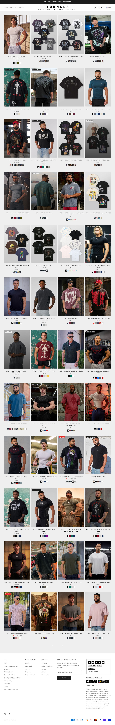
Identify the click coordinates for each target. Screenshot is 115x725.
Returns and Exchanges (11, 666)
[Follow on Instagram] (5, 714)
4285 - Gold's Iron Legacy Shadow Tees (71, 424)
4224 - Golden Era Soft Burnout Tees (71, 213)
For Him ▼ (42, 9)
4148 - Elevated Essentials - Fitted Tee (44, 319)
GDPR (6, 686)
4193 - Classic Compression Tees (44, 476)
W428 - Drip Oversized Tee (71, 109)
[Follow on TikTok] (9, 714)
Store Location (46, 675)
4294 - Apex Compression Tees (98, 424)
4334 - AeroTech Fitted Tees (17, 318)
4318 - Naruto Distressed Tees (98, 160)
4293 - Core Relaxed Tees (44, 582)
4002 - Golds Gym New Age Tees (17, 109)
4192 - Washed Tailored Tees (71, 633)
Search (27, 663)
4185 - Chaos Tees (44, 109)
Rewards (27, 672)
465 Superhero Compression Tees (44, 424)
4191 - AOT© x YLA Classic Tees (44, 56)
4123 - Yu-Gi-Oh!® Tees (98, 56)
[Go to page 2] (62, 646)
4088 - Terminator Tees (44, 265)
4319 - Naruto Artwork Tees (71, 160)
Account (44, 672)
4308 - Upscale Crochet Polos (71, 371)
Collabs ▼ (61, 9)
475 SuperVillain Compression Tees (98, 266)
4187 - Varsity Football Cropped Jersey (44, 160)
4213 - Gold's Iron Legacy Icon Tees (98, 530)
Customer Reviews (47, 666)
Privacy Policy (8, 681)
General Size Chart (9, 675)
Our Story (44, 663)
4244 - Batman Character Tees (71, 476)
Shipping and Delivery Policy (12, 678)
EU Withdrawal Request (11, 689)
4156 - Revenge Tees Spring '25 (98, 318)
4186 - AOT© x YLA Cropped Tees (71, 56)
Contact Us (7, 669)
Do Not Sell (7, 684)
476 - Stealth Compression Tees (98, 109)
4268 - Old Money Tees (43, 213)
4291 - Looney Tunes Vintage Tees (98, 213)
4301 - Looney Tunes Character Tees (17, 266)
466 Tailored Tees (98, 476)
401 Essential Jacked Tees (17, 424)
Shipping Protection (30, 675)
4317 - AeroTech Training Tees (98, 582)
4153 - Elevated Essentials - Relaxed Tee (17, 372)
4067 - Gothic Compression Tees (17, 582)
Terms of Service (8, 672)
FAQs (5, 663)
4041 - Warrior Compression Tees (44, 530)
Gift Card (27, 669)
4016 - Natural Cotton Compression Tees (16, 57)
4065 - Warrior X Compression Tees (17, 477)
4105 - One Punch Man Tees (44, 633)
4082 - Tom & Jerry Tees (17, 160)
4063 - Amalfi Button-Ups (71, 265)
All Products (28, 666)
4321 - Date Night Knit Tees (71, 582)
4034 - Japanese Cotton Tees (98, 633)
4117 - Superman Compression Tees (98, 372)
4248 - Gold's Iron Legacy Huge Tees (17, 530)
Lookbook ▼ (70, 9)
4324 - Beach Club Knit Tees (17, 633)
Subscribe (64, 677)
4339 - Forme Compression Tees (17, 213)
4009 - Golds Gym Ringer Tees (44, 371)
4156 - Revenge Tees (71, 318)
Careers (44, 669)
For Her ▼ (51, 9)
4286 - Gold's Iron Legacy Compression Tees (71, 530)
